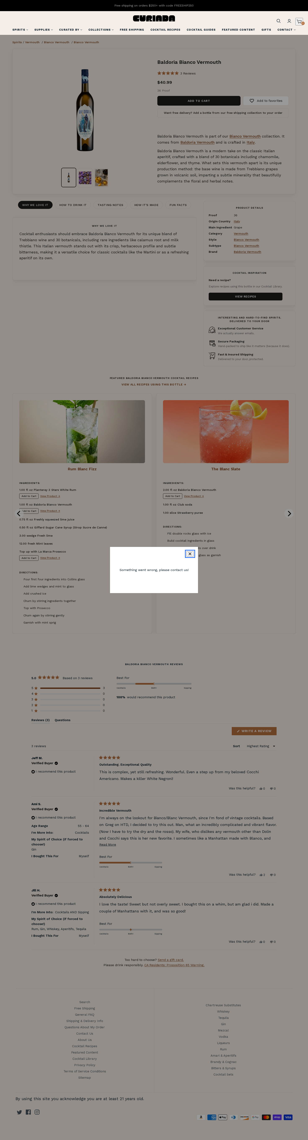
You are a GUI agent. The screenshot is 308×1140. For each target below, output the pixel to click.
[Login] (289, 21)
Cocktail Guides (201, 29)
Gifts (266, 29)
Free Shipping (132, 29)
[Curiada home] (154, 18)
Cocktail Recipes (165, 29)
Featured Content (238, 29)
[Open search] (278, 21)
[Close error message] (190, 554)
